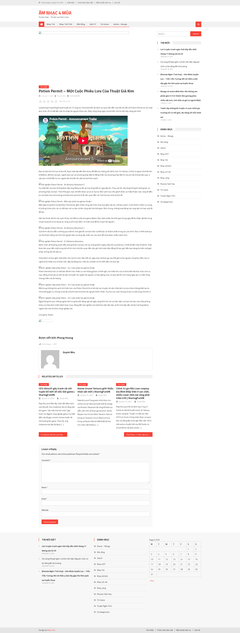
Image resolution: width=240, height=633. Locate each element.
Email (44, 498)
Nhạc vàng (164, 177)
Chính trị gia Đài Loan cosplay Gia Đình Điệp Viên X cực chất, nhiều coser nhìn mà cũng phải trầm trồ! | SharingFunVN (133, 393)
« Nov (151, 580)
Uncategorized (166, 201)
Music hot (51, 630)
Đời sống (81, 24)
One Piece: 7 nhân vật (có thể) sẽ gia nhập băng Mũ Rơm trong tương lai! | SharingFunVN (139, 434)
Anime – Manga (120, 24)
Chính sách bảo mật (85, 2)
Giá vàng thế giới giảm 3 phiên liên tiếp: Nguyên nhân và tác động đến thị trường (180, 64)
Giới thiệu (70, 2)
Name (45, 487)
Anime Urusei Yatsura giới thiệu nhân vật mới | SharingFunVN (95, 390)
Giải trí (93, 24)
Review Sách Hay (167, 183)
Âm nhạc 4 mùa (55, 12)
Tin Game (104, 24)
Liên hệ (117, 2)
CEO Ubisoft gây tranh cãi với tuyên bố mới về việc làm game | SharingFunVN (56, 392)
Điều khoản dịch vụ (103, 2)
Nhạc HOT (164, 153)
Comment (46, 460)
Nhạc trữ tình (65, 24)
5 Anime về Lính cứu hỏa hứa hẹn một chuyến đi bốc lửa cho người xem (54, 434)
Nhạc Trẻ (51, 24)
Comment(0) (74, 95)
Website (45, 510)
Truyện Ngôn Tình (167, 195)
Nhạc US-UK (165, 171)
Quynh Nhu (61, 95)
